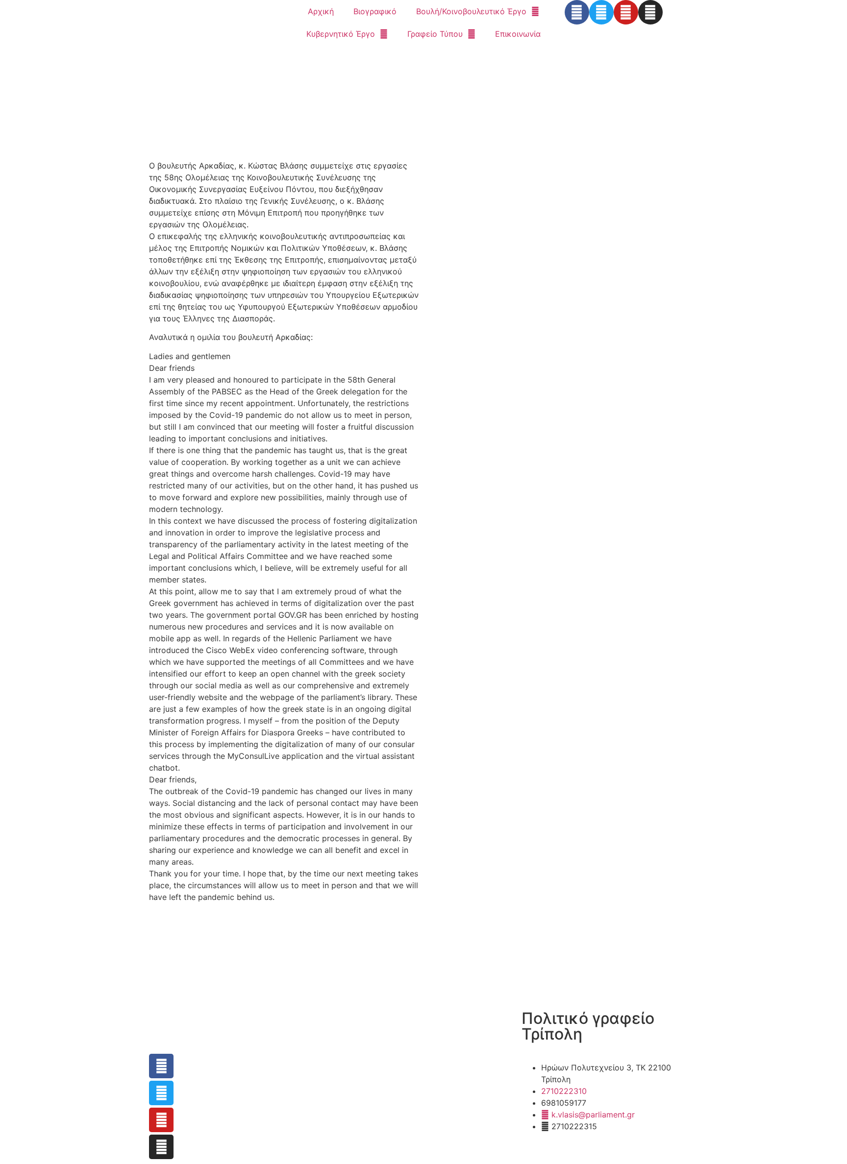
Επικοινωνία (518, 34)
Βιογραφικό (375, 11)
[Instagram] (650, 12)
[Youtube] (626, 12)
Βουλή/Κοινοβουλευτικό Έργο (471, 11)
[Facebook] (161, 1066)
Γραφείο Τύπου (435, 34)
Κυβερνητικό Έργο (340, 34)
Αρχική (321, 11)
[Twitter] (601, 12)
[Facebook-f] (577, 12)
